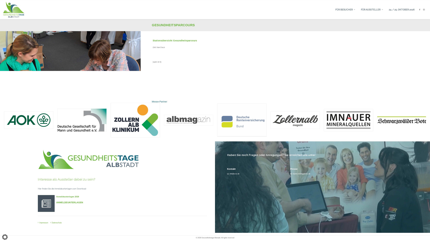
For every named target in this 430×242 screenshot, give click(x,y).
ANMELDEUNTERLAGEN (69, 202)
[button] (5, 237)
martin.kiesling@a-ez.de (301, 174)
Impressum (43, 223)
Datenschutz (57, 223)
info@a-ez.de (234, 174)
